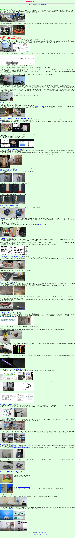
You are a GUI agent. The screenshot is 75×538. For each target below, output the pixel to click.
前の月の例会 (32, 4)
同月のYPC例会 (24, 119)
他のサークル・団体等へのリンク (40, 534)
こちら (16, 245)
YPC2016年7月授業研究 (4, 74)
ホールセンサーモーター (11, 508)
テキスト (2, 121)
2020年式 (2, 218)
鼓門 (23, 508)
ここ (34, 105)
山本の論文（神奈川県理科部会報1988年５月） (13, 445)
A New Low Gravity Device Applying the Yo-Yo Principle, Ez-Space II (9, 169)
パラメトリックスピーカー (4, 226)
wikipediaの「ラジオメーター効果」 (40, 106)
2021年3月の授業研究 (4, 40)
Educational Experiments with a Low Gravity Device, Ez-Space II (8, 170)
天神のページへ (33, 534)
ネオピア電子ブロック (55, 119)
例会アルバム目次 (37, 4)
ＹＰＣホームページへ (27, 534)
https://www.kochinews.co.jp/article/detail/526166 (24, 487)
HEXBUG (39, 224)
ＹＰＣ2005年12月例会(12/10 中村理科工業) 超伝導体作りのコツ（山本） (20, 447)
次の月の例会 (43, 4)
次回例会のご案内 (48, 534)
